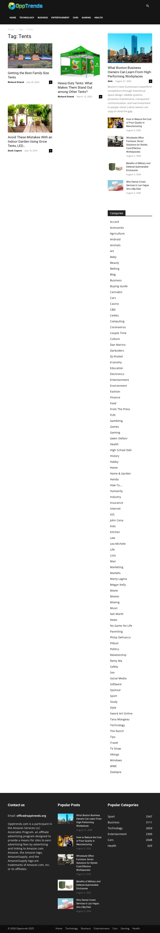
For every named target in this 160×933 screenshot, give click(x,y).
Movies (114, 596)
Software (116, 684)
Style (113, 707)
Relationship (118, 655)
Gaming (86, 17)
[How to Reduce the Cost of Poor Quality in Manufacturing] (115, 122)
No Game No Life (121, 625)
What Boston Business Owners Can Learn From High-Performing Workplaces (130, 72)
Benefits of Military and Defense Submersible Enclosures (138, 167)
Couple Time (118, 333)
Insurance (116, 503)
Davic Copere (15, 150)
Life (112, 549)
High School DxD (121, 450)
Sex (112, 672)
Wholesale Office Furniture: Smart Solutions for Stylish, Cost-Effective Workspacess (137, 144)
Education (116, 368)
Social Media (118, 678)
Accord (114, 222)
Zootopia (115, 772)
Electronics (117, 374)
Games (114, 426)
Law (112, 538)
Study (113, 702)
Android (115, 239)
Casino (114, 304)
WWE (113, 766)
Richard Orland (16, 82)
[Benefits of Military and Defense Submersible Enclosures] (115, 167)
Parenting (116, 631)
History (114, 456)
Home (13, 17)
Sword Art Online (121, 713)
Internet (115, 508)
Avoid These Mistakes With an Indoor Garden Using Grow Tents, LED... (30, 141)
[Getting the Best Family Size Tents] (30, 55)
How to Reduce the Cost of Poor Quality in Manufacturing (138, 123)
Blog (113, 274)
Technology (27, 17)
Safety (114, 666)
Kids (113, 526)
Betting (114, 268)
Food (113, 403)
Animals (115, 245)
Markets (115, 573)
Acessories (117, 227)
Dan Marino (117, 345)
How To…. (116, 485)
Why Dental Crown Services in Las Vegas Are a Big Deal (137, 185)
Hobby (114, 462)
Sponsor (115, 690)
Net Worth (117, 614)
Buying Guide (119, 286)
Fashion (115, 391)
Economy (116, 362)
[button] (147, 6)
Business (43, 17)
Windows (116, 760)
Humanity (116, 491)
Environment (118, 385)
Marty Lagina (118, 579)
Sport (113, 696)
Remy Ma (116, 661)
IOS (112, 514)
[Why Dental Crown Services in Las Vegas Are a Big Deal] (115, 185)
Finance (115, 397)
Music (114, 608)
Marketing (116, 567)
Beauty (114, 263)
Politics (114, 649)
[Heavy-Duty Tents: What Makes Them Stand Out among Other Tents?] (80, 60)
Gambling (116, 421)
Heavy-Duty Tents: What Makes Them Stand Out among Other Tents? (75, 87)
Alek (110, 81)
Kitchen (115, 532)
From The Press (120, 409)
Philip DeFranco (120, 637)
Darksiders (117, 350)
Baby (113, 257)
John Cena (116, 520)
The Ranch (117, 731)
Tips (113, 737)
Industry (115, 497)
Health (98, 17)
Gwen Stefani (118, 438)
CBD (113, 309)
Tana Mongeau (120, 719)
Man (113, 561)
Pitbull (114, 643)
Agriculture (117, 233)
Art (112, 251)
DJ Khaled (116, 356)
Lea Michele (118, 544)
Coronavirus (118, 327)
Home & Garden (120, 473)
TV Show (115, 748)
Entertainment (60, 17)
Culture (115, 339)
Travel (114, 743)
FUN (113, 415)
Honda (114, 479)
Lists (113, 555)
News (113, 620)
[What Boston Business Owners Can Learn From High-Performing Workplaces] (130, 48)
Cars (75, 17)
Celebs (114, 315)
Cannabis (116, 292)
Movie (114, 590)
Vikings (114, 754)
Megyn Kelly (118, 584)
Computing (117, 321)
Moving (115, 602)
